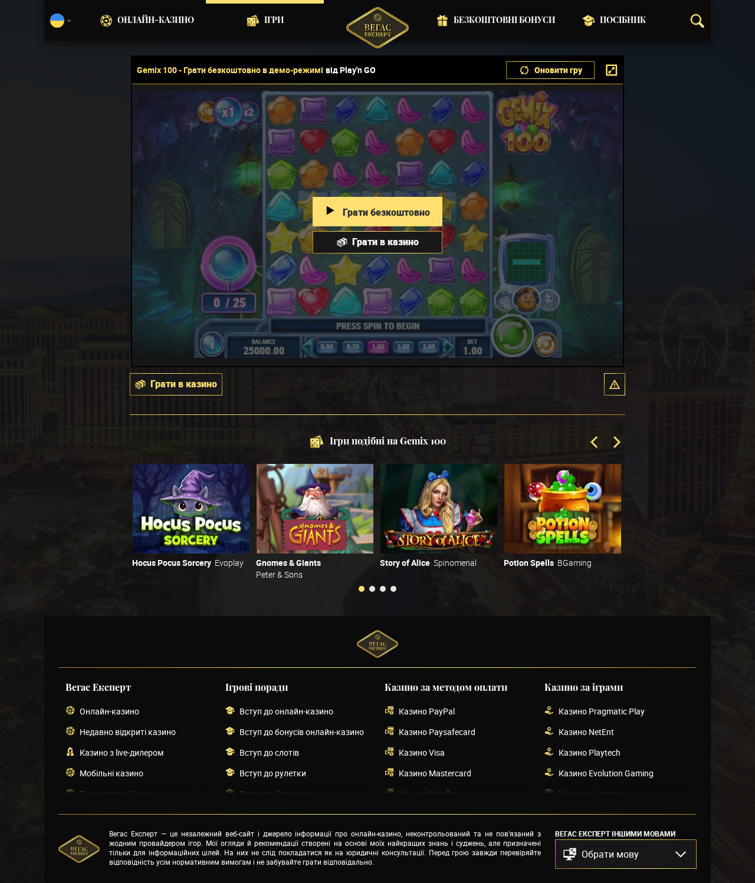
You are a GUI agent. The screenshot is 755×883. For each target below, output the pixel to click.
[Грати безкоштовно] (191, 508)
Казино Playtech (590, 752)
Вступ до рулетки (272, 773)
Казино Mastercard (435, 773)
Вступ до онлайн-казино (286, 711)
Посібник (623, 21)
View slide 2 (372, 589)
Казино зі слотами (594, 793)
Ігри (274, 21)
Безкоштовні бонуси (504, 21)
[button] (614, 384)
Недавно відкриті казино (128, 731)
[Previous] (595, 443)
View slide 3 (383, 589)
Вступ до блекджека (278, 793)
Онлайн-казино (155, 21)
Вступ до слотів (269, 752)
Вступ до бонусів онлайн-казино (301, 731)
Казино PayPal (427, 711)
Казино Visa (422, 752)
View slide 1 (361, 589)
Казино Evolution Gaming (606, 773)
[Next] (615, 443)
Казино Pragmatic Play (602, 711)
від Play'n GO (351, 70)
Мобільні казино (111, 773)
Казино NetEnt (586, 731)
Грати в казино (385, 241)
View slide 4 (393, 589)
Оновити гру (558, 69)
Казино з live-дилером (121, 752)
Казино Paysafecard (437, 731)
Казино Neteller (428, 793)
